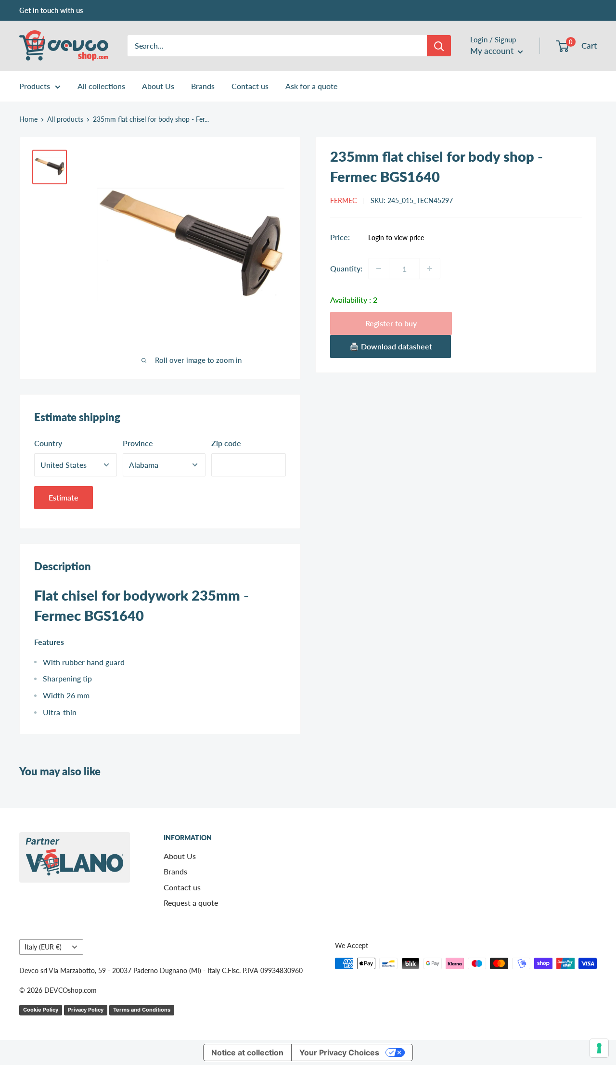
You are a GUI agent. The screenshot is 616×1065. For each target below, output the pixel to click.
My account (492, 51)
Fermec (343, 200)
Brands (203, 85)
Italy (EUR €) (43, 947)
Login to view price (396, 237)
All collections (101, 85)
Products (34, 85)
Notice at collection (247, 1052)
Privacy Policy (85, 1009)
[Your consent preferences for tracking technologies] (599, 1048)
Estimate (63, 497)
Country (48, 443)
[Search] (439, 45)
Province (138, 443)
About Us (158, 85)
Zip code (226, 443)
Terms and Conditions (141, 1009)
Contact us (250, 85)
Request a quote (191, 902)
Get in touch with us (51, 10)
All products (65, 119)
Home (28, 119)
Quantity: (346, 268)
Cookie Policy (40, 1009)
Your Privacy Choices (339, 1052)
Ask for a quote (311, 85)
